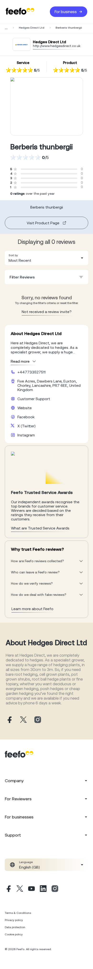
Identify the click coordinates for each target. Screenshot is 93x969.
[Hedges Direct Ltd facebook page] (9, 720)
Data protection (15, 927)
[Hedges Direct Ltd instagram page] (37, 720)
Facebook (26, 417)
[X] (19, 889)
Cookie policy (14, 934)
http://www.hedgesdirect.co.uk (56, 46)
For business (66, 11)
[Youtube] (31, 889)
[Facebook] (8, 889)
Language (26, 862)
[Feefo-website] (20, 11)
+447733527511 (31, 372)
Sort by (13, 255)
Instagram (26, 435)
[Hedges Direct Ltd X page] (23, 720)
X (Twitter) (26, 426)
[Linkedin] (43, 889)
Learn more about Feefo (32, 609)
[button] (46, 258)
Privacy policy (14, 920)
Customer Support (33, 399)
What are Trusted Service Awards (40, 528)
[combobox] (46, 258)
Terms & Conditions (18, 913)
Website (24, 408)
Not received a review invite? (47, 311)
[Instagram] (55, 889)
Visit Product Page (43, 223)
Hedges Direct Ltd (31, 27)
